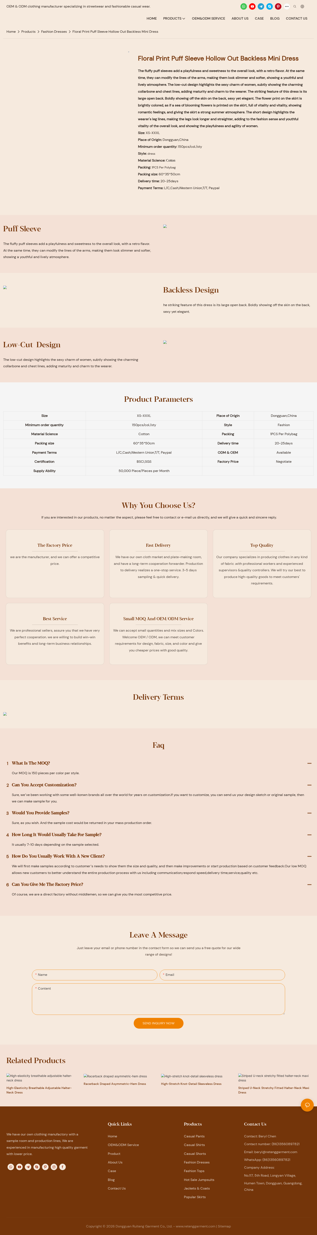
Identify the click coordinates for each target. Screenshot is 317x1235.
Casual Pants (194, 1136)
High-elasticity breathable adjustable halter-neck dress (39, 1090)
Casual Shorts (195, 1153)
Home (112, 1136)
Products (28, 31)
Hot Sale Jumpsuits (199, 1179)
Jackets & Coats (197, 1188)
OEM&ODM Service (123, 1145)
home (11, 31)
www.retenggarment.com (195, 1226)
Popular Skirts (195, 1197)
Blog (111, 1179)
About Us (115, 1162)
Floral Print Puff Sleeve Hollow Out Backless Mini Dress (115, 31)
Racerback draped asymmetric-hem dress (115, 1084)
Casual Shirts (194, 1145)
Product (114, 1153)
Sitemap (224, 1226)
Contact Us (117, 1188)
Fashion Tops (194, 1171)
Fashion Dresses (54, 31)
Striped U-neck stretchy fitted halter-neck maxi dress (273, 1090)
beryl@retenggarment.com (275, 1152)
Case (112, 1171)
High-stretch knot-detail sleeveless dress (191, 1084)
